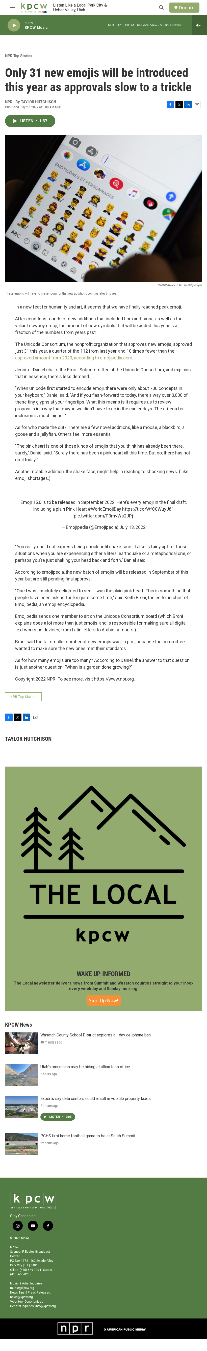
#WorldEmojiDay (104, 509)
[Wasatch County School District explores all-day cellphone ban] (21, 1043)
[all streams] (199, 25)
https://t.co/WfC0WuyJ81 (148, 509)
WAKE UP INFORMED (104, 974)
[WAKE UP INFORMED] (103, 865)
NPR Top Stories (18, 55)
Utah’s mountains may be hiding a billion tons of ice (85, 1066)
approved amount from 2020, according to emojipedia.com (73, 357)
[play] (14, 25)
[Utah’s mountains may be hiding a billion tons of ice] (21, 1075)
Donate (186, 7)
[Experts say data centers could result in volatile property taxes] (21, 1107)
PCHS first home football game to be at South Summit (87, 1135)
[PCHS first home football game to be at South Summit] (21, 1144)
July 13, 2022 (132, 527)
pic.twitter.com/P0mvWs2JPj (103, 515)
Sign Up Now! (103, 1000)
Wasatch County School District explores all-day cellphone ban (95, 1035)
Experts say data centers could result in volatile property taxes (95, 1098)
